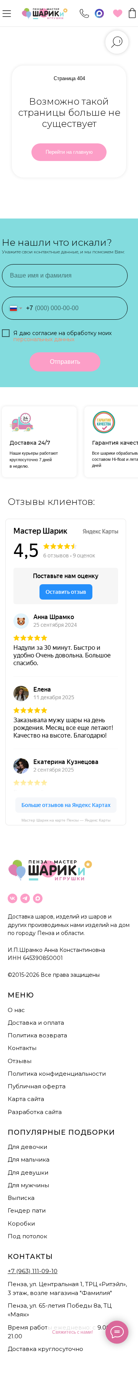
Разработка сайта (35, 1112)
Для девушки (28, 1172)
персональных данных (43, 339)
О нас (16, 1010)
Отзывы (19, 1061)
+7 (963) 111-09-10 (33, 1271)
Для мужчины (28, 1185)
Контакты (22, 1048)
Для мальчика (28, 1159)
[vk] (12, 898)
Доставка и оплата (36, 1022)
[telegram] (25, 898)
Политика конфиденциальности (57, 1073)
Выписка (21, 1197)
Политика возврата (37, 1035)
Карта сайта (26, 1099)
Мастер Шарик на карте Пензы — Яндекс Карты (65, 820)
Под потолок (27, 1236)
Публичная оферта (37, 1086)
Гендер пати (27, 1210)
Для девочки (27, 1146)
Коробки (21, 1223)
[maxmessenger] (38, 898)
